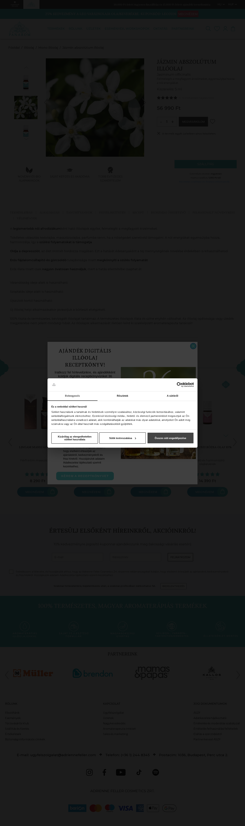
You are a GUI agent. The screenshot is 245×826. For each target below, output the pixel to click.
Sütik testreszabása (120, 438)
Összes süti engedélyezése (170, 438)
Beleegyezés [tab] (72, 395)
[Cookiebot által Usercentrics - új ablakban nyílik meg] (179, 384)
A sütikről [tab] (172, 395)
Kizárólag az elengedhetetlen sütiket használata (75, 438)
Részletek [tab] (122, 395)
